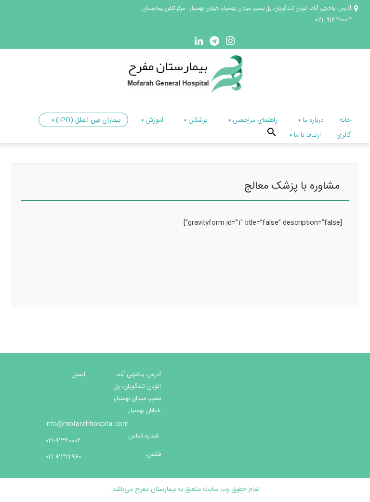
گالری (343, 135)
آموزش (154, 120)
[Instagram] (229, 43)
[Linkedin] (198, 43)
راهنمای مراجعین (255, 120)
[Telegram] (213, 43)
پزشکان (198, 120)
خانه (345, 120)
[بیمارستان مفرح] (185, 74)
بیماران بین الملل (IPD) (88, 120)
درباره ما (313, 120)
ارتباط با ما (307, 135)
